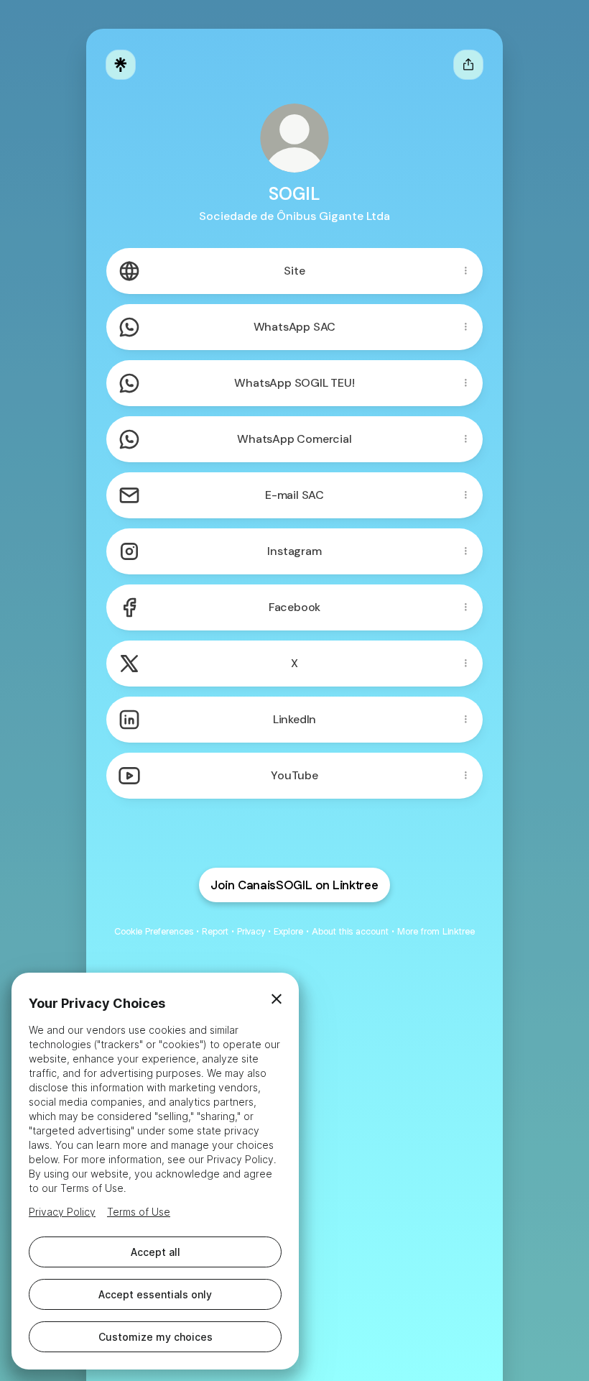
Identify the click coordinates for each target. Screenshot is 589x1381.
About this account (350, 931)
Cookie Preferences (153, 931)
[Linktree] (120, 64)
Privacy (251, 931)
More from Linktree (436, 931)
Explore (288, 931)
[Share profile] (468, 64)
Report (215, 931)
